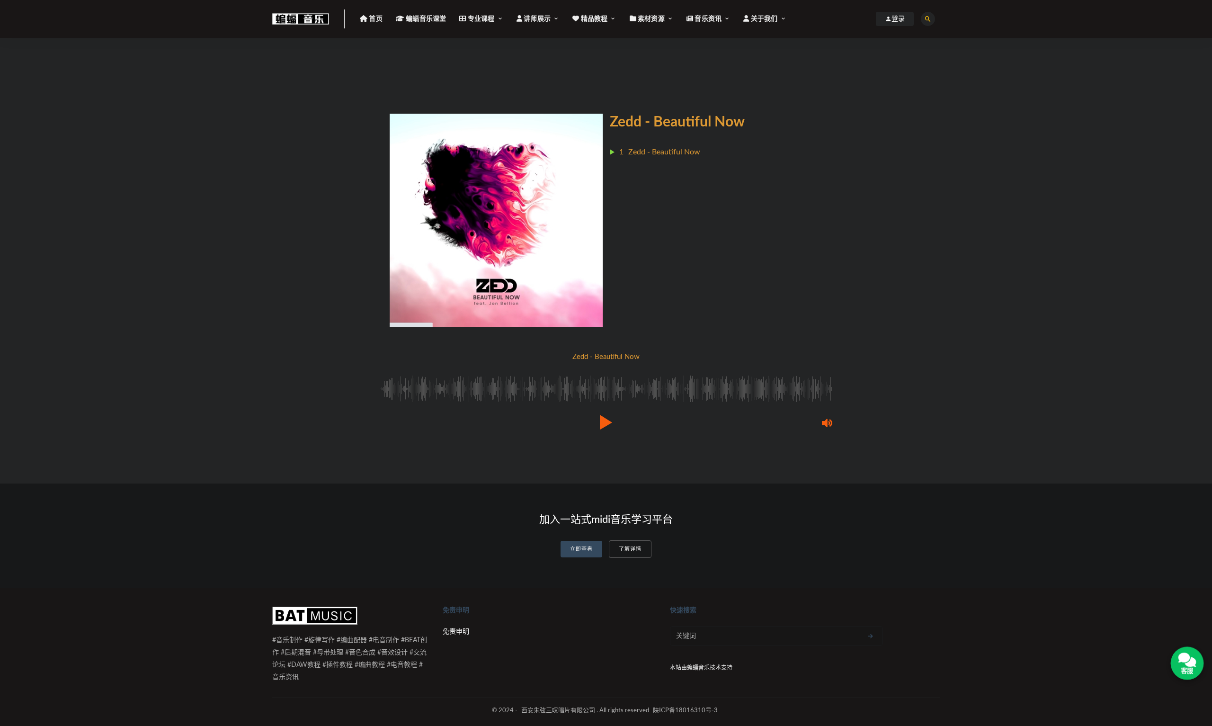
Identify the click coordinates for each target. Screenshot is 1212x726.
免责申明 (456, 631)
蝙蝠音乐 (698, 668)
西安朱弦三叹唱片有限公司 (558, 711)
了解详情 (630, 549)
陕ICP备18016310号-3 (685, 711)
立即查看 (581, 549)
